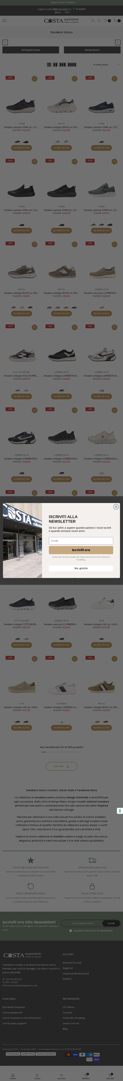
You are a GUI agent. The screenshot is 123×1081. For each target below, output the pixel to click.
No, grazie (80, 568)
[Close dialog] (116, 506)
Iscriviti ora (81, 550)
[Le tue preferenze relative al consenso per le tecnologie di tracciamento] (120, 811)
